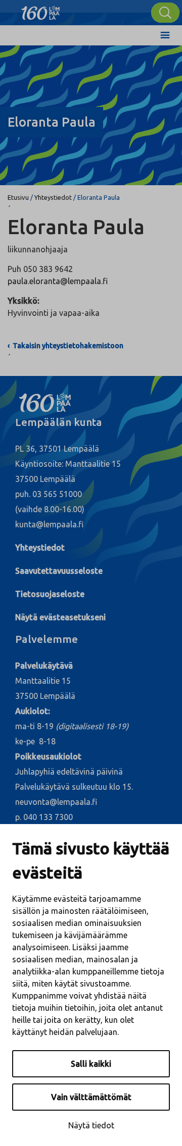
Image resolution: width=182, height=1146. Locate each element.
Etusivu (18, 197)
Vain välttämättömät (91, 1097)
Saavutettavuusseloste (59, 570)
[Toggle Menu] (165, 35)
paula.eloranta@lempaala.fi (58, 281)
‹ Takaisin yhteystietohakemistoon (65, 346)
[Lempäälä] (40, 10)
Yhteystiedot (53, 197)
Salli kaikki (91, 1063)
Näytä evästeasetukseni (60, 617)
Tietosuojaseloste (49, 593)
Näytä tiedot (91, 1125)
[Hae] (165, 13)
